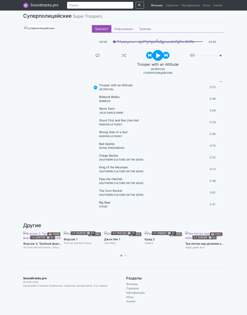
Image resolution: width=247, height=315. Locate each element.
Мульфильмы (190, 5)
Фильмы (157, 5)
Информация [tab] (123, 29)
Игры (206, 5)
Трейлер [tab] (145, 29)
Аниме (217, 5)
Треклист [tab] (101, 29)
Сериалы (172, 5)
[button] (121, 255)
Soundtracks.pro (43, 5)
